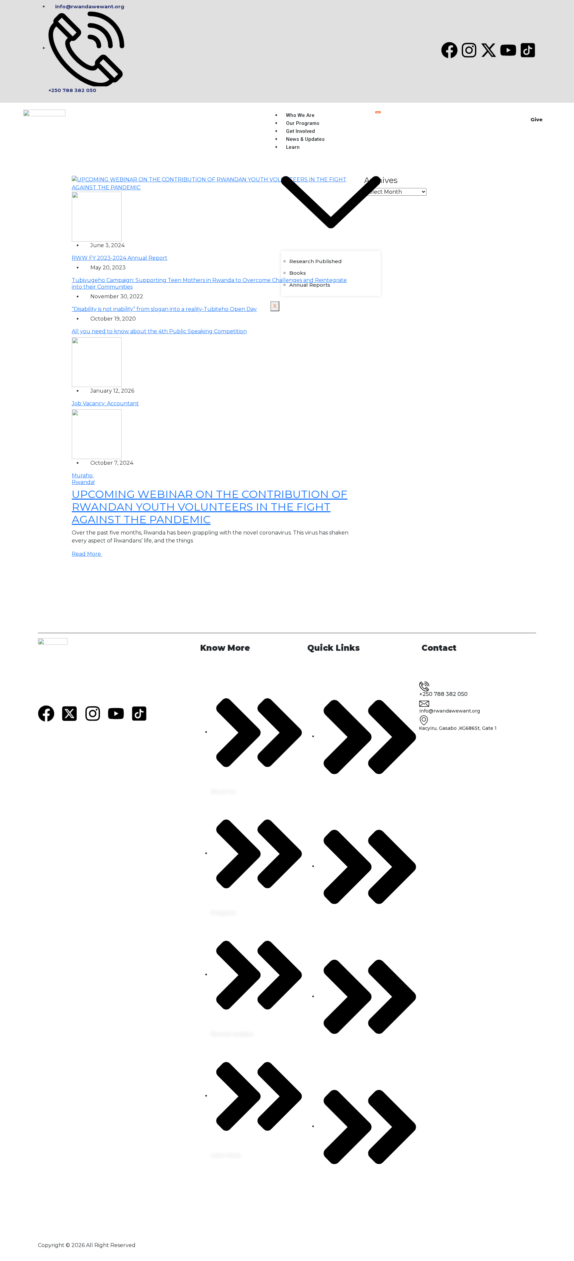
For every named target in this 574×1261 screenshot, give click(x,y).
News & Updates (305, 139)
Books (297, 273)
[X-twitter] (488, 50)
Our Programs (302, 123)
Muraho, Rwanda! (83, 478)
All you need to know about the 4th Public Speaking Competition (159, 331)
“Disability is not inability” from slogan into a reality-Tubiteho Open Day (164, 309)
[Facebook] (449, 50)
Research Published (315, 261)
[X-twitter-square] (69, 713)
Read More (87, 554)
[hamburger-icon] (378, 112)
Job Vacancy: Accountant (105, 403)
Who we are (300, 115)
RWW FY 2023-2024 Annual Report (119, 258)
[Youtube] (508, 50)
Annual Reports (309, 285)
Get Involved (300, 131)
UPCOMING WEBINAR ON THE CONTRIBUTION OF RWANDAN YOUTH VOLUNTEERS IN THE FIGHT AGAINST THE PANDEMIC (209, 507)
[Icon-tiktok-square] (528, 50)
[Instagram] (469, 50)
